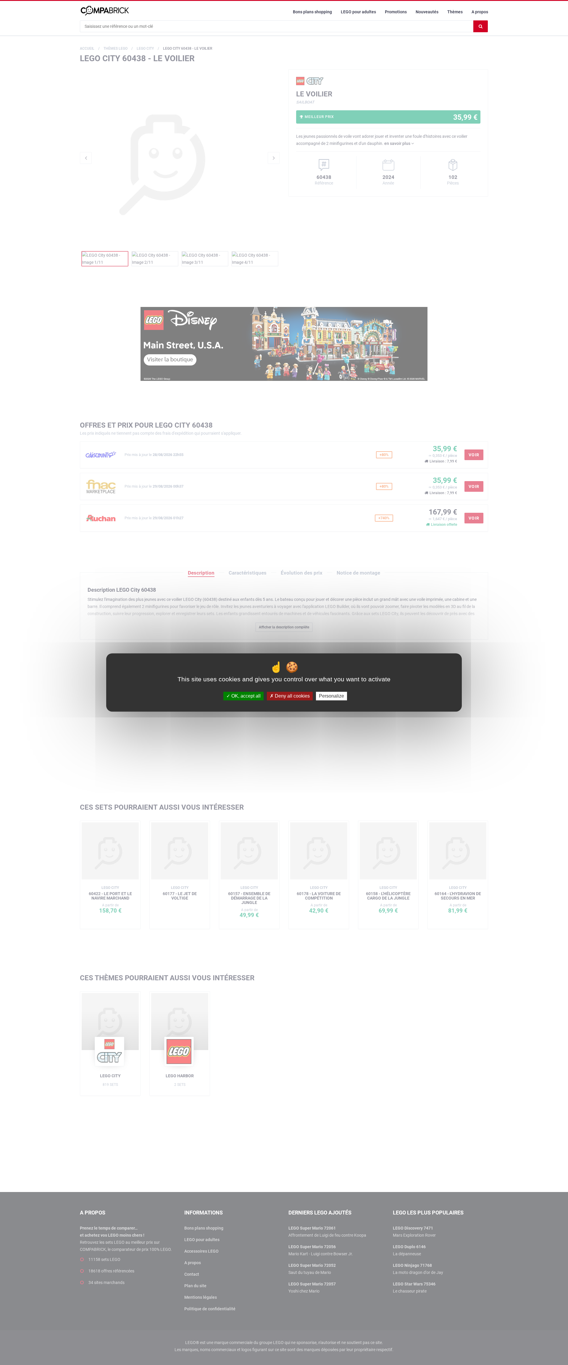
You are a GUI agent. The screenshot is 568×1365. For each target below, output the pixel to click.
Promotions (396, 11)
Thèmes (455, 11)
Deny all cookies (292, 695)
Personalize (331, 695)
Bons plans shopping (312, 11)
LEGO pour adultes (358, 11)
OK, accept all (245, 695)
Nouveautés (427, 11)
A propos (480, 11)
